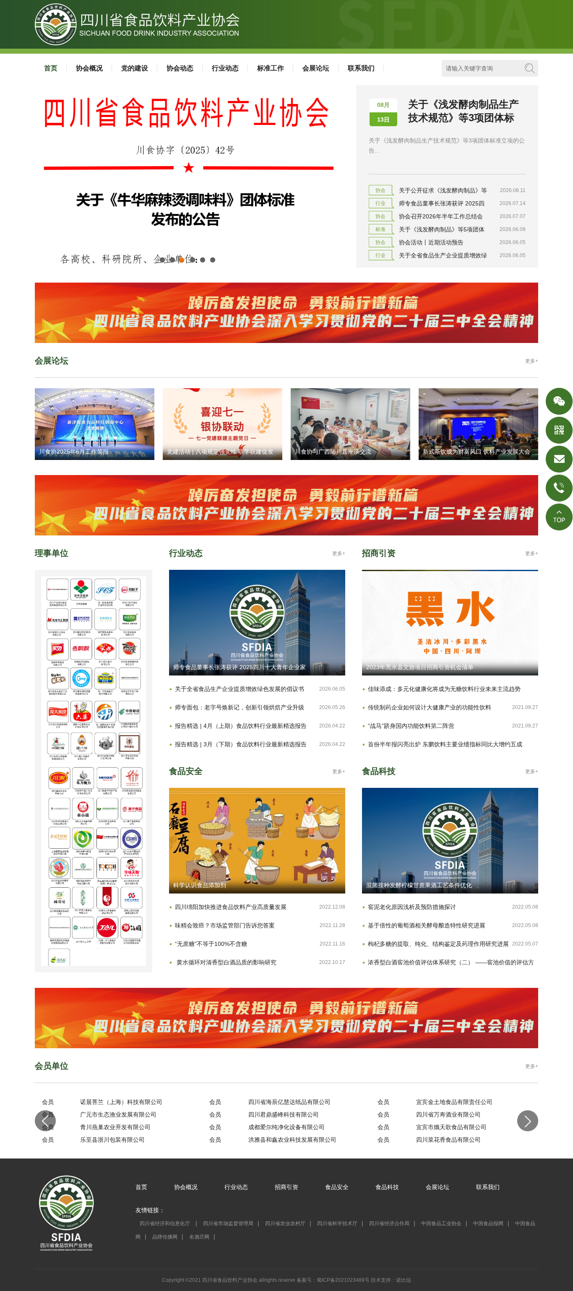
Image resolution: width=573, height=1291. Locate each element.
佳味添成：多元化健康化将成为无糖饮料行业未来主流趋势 (444, 689)
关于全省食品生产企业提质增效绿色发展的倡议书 (239, 689)
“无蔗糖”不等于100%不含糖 (211, 943)
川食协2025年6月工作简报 (74, 451)
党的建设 (134, 68)
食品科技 (387, 1187)
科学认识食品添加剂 (199, 885)
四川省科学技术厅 (337, 1223)
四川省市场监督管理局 (228, 1223)
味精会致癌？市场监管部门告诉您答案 (225, 925)
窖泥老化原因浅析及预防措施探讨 (412, 907)
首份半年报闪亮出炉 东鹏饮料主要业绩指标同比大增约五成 (445, 744)
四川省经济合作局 (389, 1223)
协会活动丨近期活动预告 (431, 242)
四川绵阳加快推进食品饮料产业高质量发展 (230, 907)
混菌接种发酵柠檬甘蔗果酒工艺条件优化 (419, 885)
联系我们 (361, 68)
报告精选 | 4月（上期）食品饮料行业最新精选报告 (241, 725)
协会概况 (89, 68)
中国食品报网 (488, 1223)
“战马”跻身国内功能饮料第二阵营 (411, 725)
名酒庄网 (199, 1237)
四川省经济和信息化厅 (165, 1223)
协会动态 (180, 68)
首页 (50, 68)
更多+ (531, 361)
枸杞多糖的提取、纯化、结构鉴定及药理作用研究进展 (438, 943)
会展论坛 (315, 68)
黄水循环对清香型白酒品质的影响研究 (225, 962)
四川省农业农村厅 (285, 1223)
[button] (45, 1120)
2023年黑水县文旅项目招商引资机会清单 (420, 667)
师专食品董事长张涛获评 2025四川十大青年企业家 (239, 667)
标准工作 (270, 68)
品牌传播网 (164, 1237)
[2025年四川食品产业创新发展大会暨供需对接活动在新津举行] (187, 265)
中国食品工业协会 (441, 1223)
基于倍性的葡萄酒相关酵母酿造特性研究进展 (426, 925)
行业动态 (225, 68)
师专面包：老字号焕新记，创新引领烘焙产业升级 (239, 707)
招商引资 (286, 1187)
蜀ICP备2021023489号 (343, 1280)
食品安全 (337, 1187)
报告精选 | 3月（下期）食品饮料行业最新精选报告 (241, 744)
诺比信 (403, 1280)
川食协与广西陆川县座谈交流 (333, 451)
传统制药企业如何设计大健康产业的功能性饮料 (429, 707)
